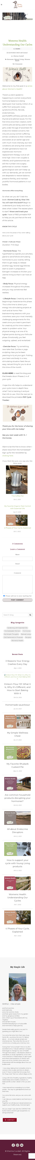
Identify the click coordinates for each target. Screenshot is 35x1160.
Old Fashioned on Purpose (13, 637)
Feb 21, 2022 (18, 836)
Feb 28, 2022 (17, 805)
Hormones (10, 59)
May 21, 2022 (17, 771)
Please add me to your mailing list (19, 596)
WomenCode (13, 200)
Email (17, 564)
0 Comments (18, 64)
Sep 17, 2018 (17, 512)
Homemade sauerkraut (17, 705)
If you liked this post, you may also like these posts (17, 462)
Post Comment (17, 600)
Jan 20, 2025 (18, 709)
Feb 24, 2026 (18, 697)
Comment (17, 573)
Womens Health (17, 640)
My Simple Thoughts (11, 634)
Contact (11, 1120)
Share (17, 49)
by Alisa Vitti (24, 200)
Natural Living (26, 634)
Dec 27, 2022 (17, 740)
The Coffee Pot (17, 496)
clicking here (7, 456)
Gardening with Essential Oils (17, 628)
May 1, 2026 (17, 668)
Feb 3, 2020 (17, 499)
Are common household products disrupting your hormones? (17, 798)
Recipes (28, 637)
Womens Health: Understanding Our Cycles (17, 43)
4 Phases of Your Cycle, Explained (17, 528)
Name (17, 555)
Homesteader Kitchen (12, 631)
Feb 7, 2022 (17, 531)
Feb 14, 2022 (18, 870)
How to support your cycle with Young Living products (17, 863)
